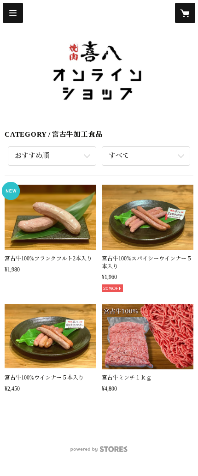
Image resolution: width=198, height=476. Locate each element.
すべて (119, 155)
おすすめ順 (32, 155)
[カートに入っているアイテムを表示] (185, 13)
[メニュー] (13, 13)
